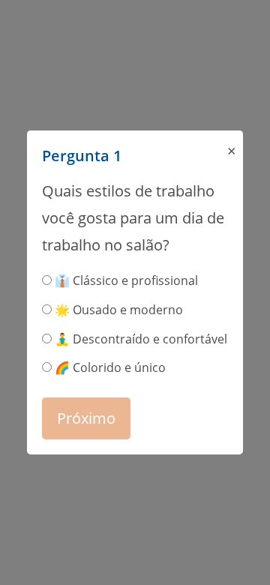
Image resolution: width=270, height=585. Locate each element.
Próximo (86, 418)
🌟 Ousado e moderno (117, 310)
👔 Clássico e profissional (125, 280)
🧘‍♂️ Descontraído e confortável (139, 339)
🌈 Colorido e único (109, 367)
